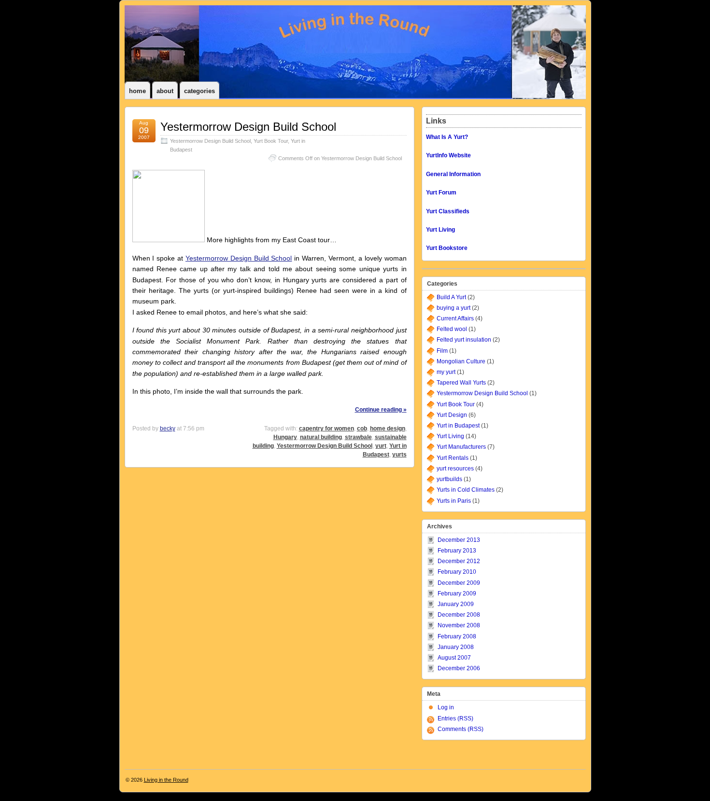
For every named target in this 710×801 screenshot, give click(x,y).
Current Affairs (455, 318)
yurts (399, 454)
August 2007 (454, 657)
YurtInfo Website (448, 155)
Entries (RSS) (455, 718)
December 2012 (459, 561)
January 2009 (456, 604)
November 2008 (459, 625)
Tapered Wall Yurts (461, 382)
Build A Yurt (451, 297)
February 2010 (457, 571)
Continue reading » (381, 409)
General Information (453, 174)
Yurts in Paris (454, 500)
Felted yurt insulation (464, 339)
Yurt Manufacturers (461, 446)
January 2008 (456, 647)
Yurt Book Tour (271, 141)
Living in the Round (166, 780)
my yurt (446, 372)
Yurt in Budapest (458, 425)
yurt (380, 445)
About (164, 91)
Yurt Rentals (453, 458)
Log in (446, 707)
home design (387, 428)
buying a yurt (453, 307)
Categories (199, 91)
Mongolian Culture (461, 361)
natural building (321, 437)
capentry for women (326, 428)
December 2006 (459, 668)
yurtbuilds (449, 479)
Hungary (285, 437)
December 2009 (459, 583)
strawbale (358, 437)
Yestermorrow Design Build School (248, 126)
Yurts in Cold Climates (466, 489)
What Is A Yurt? (447, 137)
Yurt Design (452, 415)
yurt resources (455, 468)
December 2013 (459, 540)
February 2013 (457, 550)
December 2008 (459, 614)
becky (167, 428)
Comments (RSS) (460, 729)
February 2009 (457, 593)
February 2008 (457, 636)
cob (362, 428)
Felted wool (452, 329)
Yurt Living (450, 436)
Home (137, 91)
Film (442, 350)
